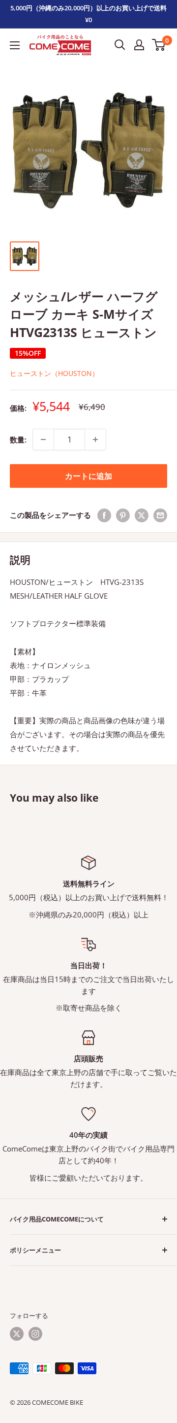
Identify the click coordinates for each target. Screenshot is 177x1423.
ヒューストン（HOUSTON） (54, 373)
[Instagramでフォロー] (35, 1334)
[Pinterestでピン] (123, 515)
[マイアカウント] (139, 44)
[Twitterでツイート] (141, 515)
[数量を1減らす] (43, 439)
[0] (159, 45)
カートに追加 (88, 476)
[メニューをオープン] (15, 45)
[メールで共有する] (160, 515)
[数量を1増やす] (95, 439)
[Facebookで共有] (104, 515)
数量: (18, 439)
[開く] (120, 44)
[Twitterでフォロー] (17, 1334)
